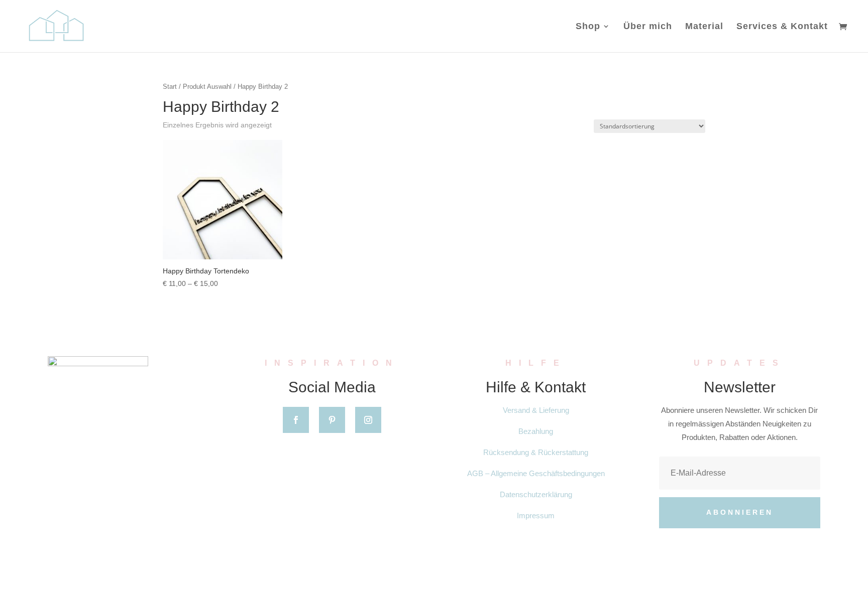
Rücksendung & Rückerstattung (535, 452)
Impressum (536, 515)
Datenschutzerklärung (536, 494)
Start (170, 86)
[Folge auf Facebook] (296, 420)
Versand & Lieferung (536, 410)
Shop (588, 27)
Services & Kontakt (782, 27)
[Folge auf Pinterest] (332, 420)
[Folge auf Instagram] (368, 420)
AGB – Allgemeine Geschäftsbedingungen (536, 473)
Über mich (647, 27)
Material (704, 27)
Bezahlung (535, 431)
